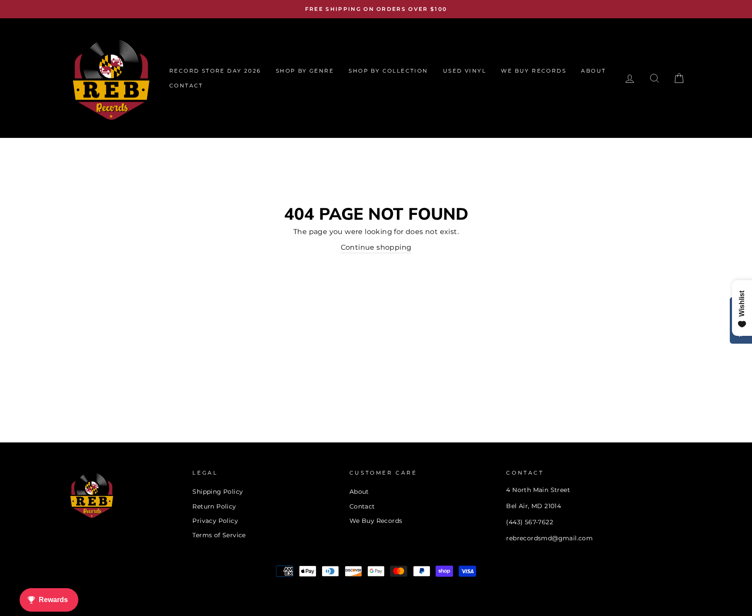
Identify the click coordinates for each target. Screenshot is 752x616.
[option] (376, 9)
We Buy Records (376, 520)
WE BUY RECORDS (533, 70)
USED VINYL (464, 70)
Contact (362, 506)
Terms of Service (218, 535)
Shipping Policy (217, 491)
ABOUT (593, 70)
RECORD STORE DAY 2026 (215, 70)
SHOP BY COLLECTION (388, 70)
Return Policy (214, 506)
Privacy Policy (215, 520)
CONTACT (186, 85)
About (359, 491)
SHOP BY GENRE (305, 70)
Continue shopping (376, 247)
